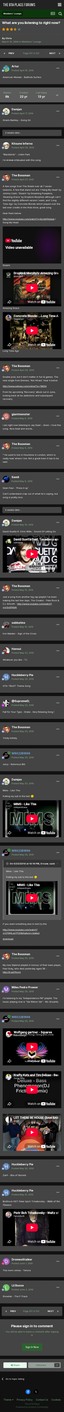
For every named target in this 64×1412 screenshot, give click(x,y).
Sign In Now (32, 1347)
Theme (7, 1399)
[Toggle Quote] (7, 863)
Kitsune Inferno (22, 143)
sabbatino (18, 622)
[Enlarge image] (32, 796)
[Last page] (59, 53)
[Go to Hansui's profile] (6, 650)
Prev (11, 53)
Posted (23, 70)
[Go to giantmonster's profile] (6, 416)
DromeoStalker (22, 1259)
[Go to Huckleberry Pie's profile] (6, 677)
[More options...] (57, 68)
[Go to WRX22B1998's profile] (6, 755)
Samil (15, 477)
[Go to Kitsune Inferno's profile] (6, 145)
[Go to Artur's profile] (6, 68)
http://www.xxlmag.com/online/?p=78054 (25, 386)
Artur (15, 66)
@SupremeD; (21, 701)
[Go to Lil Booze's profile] (6, 1287)
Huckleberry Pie (22, 675)
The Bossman (21, 175)
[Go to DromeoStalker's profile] (6, 1261)
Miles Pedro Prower (25, 987)
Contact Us (42, 1399)
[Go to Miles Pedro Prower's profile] (6, 989)
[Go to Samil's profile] (6, 479)
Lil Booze (18, 1285)
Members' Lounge (31, 41)
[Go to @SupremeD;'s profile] (6, 703)
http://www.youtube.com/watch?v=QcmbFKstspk (28, 219)
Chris (8, 38)
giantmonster (21, 414)
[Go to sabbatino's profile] (6, 624)
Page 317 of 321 (31, 53)
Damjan (17, 109)
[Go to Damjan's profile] (6, 111)
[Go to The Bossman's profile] (6, 177)
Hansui (16, 649)
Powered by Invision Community (32, 1407)
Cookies (56, 1399)
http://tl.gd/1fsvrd (12, 972)
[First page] (4, 53)
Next (52, 53)
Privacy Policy (25, 1399)
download (8, 938)
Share (16, 1365)
